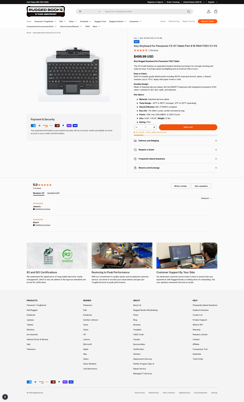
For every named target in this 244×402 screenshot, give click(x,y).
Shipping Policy (184, 393)
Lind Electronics (90, 368)
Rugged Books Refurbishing (145, 310)
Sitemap (214, 393)
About (163, 21)
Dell (61, 21)
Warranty (196, 329)
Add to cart (188, 127)
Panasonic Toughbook (44, 21)
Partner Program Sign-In (143, 364)
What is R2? (198, 324)
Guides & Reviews (201, 310)
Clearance (31, 349)
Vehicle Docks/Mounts (69, 26)
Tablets (30, 324)
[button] (5, 397)
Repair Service (188, 21)
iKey (135, 38)
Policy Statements (200, 393)
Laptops (30, 320)
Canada (136, 339)
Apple (85, 349)
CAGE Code (138, 334)
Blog (135, 320)
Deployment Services (142, 359)
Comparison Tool (200, 349)
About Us (137, 305)
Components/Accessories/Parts (40, 26)
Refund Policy (154, 393)
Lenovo (86, 339)
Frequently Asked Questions (205, 305)
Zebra (85, 359)
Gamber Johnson (90, 320)
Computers (134, 21)
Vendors (136, 354)
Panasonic (87, 305)
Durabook (84, 21)
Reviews (137, 324)
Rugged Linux (100, 21)
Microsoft (87, 344)
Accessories (32, 334)
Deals (29, 21)
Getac (71, 21)
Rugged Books (38, 393)
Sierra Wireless (89, 364)
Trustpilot (137, 329)
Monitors (30, 329)
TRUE (87, 26)
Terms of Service (169, 393)
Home (29, 33)
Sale (28, 344)
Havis (85, 324)
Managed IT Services (142, 373)
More (95, 26)
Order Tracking (173, 2)
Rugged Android (116, 21)
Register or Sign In (155, 2)
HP (84, 334)
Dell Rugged (32, 310)
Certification (138, 349)
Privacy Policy (140, 393)
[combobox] (134, 11)
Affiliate (196, 344)
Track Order (198, 359)
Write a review (180, 186)
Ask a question (201, 186)
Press (135, 315)
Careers (196, 339)
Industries (197, 354)
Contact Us (198, 315)
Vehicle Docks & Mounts (37, 339)
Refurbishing (174, 21)
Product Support (200, 320)
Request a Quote (200, 334)
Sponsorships (139, 344)
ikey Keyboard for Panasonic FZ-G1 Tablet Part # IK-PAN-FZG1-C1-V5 (47, 33)
